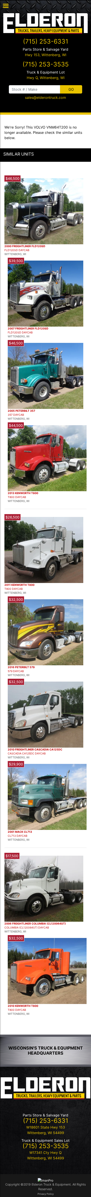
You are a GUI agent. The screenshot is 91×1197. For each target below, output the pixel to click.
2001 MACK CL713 (20, 831)
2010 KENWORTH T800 (23, 1006)
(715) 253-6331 (45, 41)
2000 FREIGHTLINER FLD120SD (24, 246)
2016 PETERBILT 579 (21, 667)
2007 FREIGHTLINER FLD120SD (28, 328)
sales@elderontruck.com (45, 97)
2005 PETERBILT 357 (21, 410)
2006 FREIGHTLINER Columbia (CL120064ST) (35, 923)
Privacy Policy (46, 1193)
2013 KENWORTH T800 (23, 493)
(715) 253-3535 (46, 64)
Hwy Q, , (45, 77)
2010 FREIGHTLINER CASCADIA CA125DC (35, 749)
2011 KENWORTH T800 (19, 585)
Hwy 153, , (45, 55)
